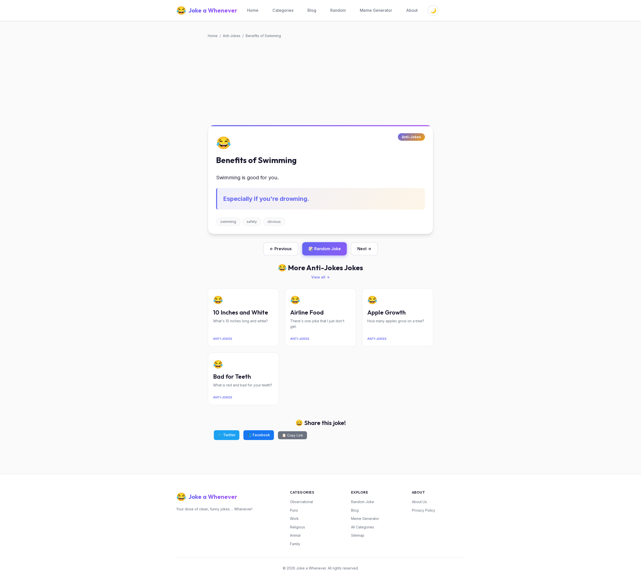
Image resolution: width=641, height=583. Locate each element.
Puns (294, 510)
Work (294, 518)
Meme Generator (376, 10)
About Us (419, 502)
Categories (282, 10)
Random (338, 10)
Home (252, 10)
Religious (297, 527)
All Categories (362, 527)
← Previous (281, 248)
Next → (364, 248)
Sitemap (357, 535)
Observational (301, 502)
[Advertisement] (320, 82)
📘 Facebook (258, 435)
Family (295, 544)
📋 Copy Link (292, 435)
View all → (320, 277)
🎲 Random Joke (324, 248)
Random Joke (362, 502)
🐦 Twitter (226, 435)
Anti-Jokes (231, 36)
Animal (295, 535)
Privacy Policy (423, 510)
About (412, 10)
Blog (311, 10)
